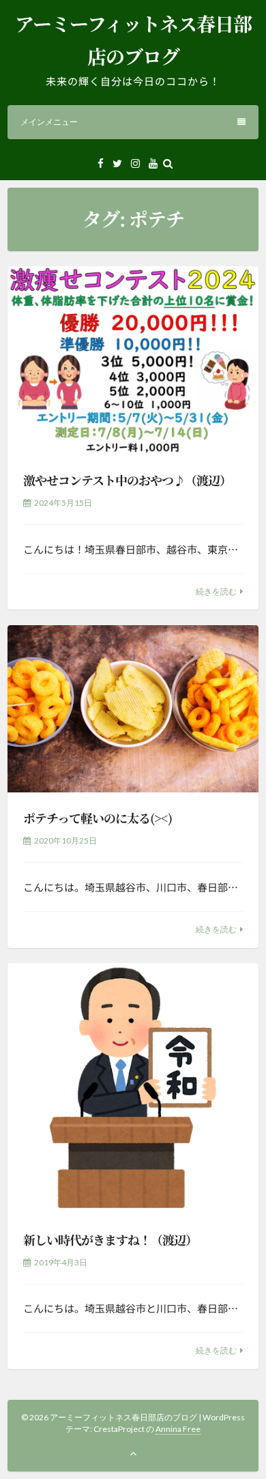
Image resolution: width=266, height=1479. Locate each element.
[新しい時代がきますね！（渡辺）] (133, 1088)
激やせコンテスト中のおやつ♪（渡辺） (127, 480)
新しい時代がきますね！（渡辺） (110, 1239)
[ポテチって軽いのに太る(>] (133, 708)
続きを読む (216, 591)
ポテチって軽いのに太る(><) (97, 818)
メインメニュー (49, 122)
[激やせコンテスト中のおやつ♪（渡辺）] (133, 360)
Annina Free (178, 1429)
